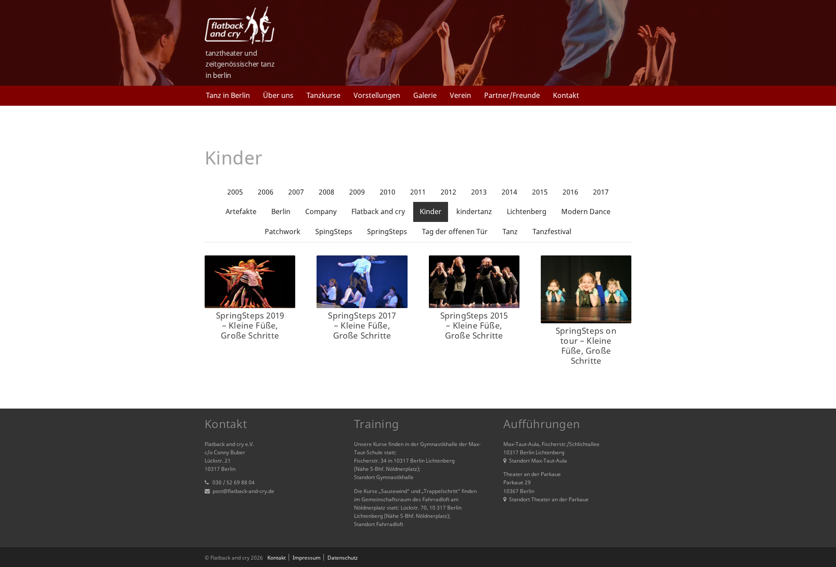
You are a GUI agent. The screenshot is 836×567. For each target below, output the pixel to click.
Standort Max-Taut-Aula (538, 460)
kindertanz (474, 211)
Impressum (306, 557)
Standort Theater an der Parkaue (549, 499)
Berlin (280, 211)
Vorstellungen (377, 95)
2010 (387, 192)
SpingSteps (333, 231)
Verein (460, 95)
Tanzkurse (323, 95)
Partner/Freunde (512, 95)
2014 (509, 192)
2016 (570, 192)
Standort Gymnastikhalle (384, 477)
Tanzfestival (552, 231)
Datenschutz (342, 557)
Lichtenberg (526, 211)
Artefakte (241, 211)
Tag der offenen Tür (455, 231)
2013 (479, 192)
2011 (418, 192)
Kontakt (566, 95)
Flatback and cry (378, 211)
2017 (601, 192)
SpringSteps (387, 231)
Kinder (431, 211)
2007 (296, 192)
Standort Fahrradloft (378, 524)
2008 (326, 192)
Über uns (278, 95)
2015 (540, 192)
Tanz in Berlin (228, 95)
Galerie (425, 95)
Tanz (510, 231)
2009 (357, 192)
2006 (265, 192)
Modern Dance (585, 211)
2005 (235, 192)
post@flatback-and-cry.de (243, 491)
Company (321, 211)
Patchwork (282, 231)
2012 (448, 192)
